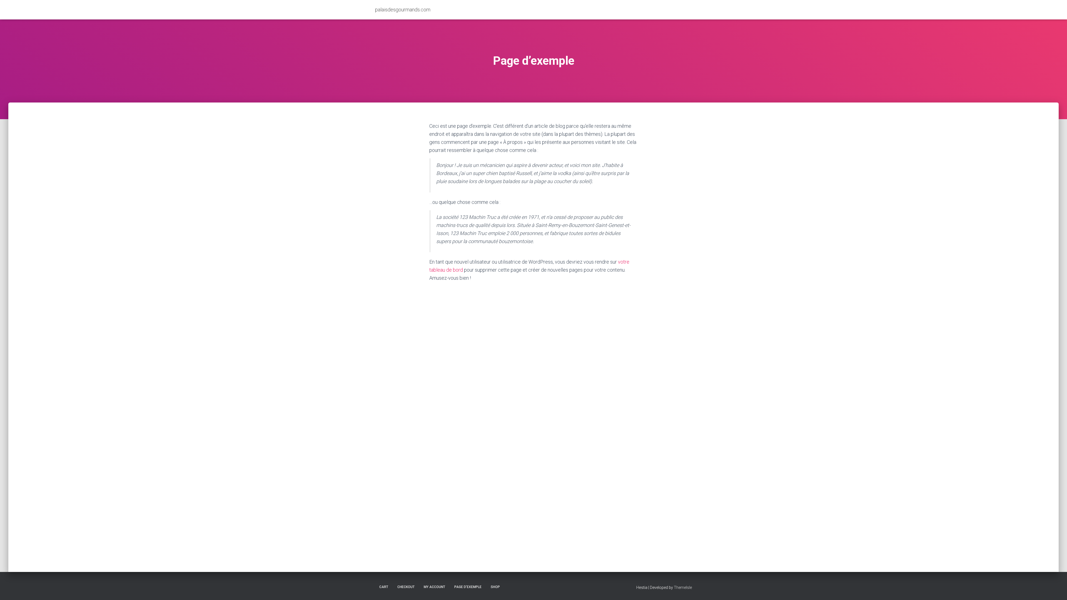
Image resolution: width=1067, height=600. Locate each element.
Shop (495, 587)
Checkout (406, 587)
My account (434, 587)
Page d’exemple (468, 587)
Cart (383, 587)
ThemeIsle (683, 587)
